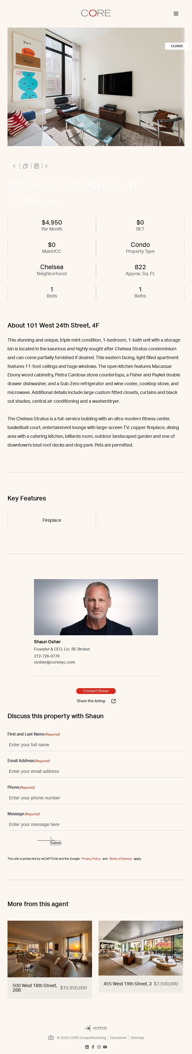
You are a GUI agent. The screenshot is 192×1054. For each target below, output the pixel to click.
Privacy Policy (91, 858)
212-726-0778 (47, 656)
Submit (55, 843)
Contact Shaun (96, 691)
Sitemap (137, 1038)
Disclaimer (118, 1038)
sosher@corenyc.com (54, 662)
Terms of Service (120, 858)
